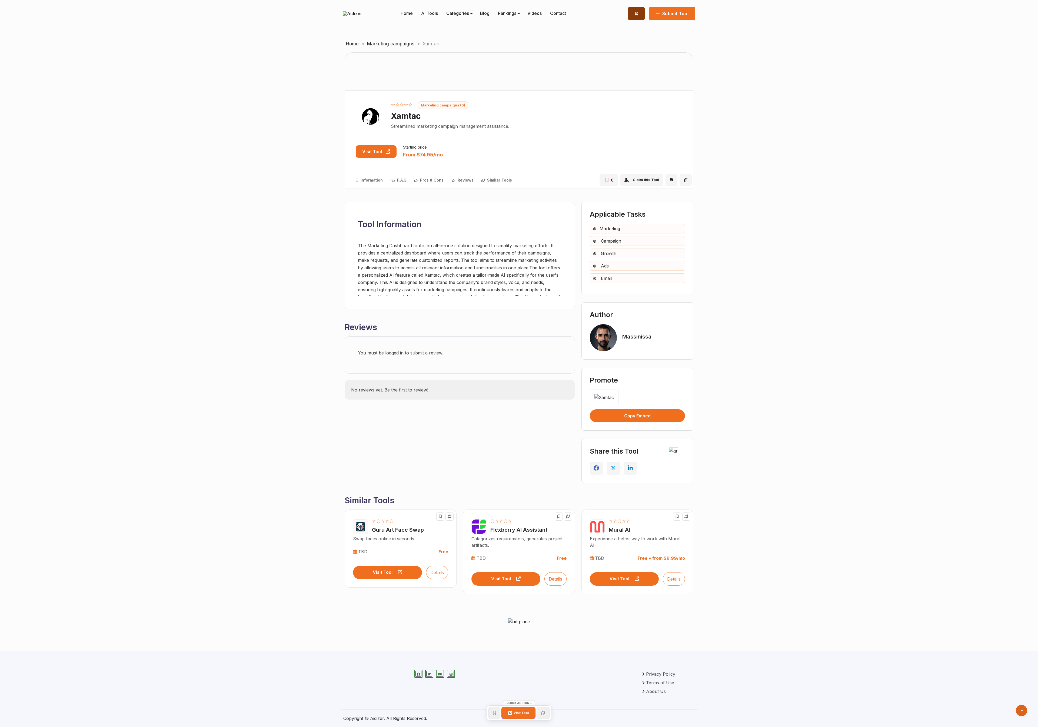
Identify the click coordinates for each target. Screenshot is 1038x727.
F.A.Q (401, 180)
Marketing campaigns (390, 43)
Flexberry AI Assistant (518, 530)
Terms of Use (660, 682)
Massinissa (636, 336)
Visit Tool (372, 151)
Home (352, 43)
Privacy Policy (660, 674)
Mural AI (619, 530)
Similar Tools (499, 180)
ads (604, 266)
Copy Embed (637, 415)
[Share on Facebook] (596, 468)
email (606, 278)
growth (608, 253)
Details (437, 572)
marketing (610, 228)
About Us (656, 691)
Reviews (465, 180)
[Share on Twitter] (613, 468)
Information (371, 180)
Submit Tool (674, 13)
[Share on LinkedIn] (630, 468)
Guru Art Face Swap (398, 530)
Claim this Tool (646, 179)
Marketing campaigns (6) (443, 105)
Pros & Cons (431, 180)
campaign (610, 241)
